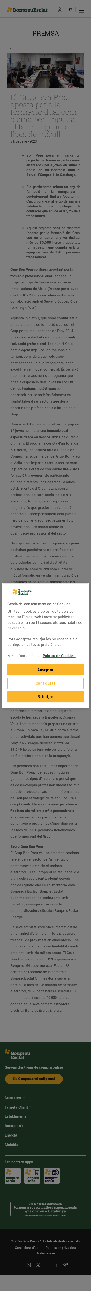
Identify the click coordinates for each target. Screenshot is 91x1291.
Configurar (46, 683)
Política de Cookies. (59, 655)
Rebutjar (45, 696)
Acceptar (45, 669)
